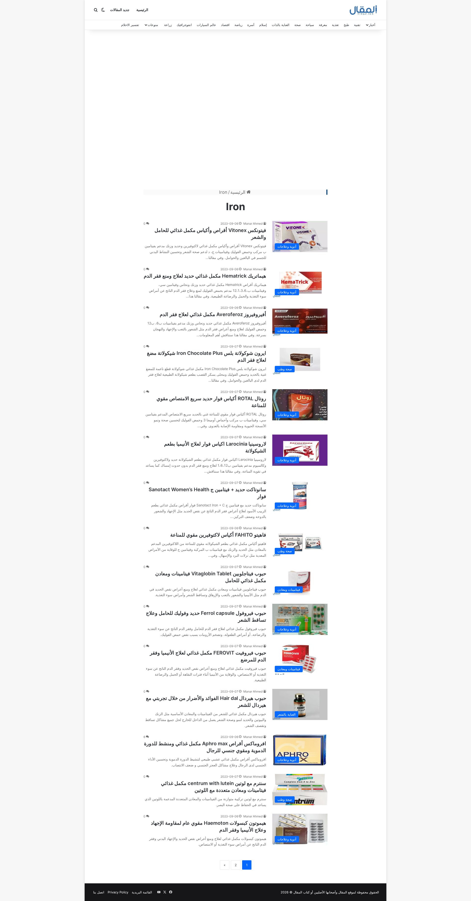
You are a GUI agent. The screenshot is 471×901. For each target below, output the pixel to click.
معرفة (323, 25)
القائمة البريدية (142, 892)
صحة (297, 25)
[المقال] (363, 10)
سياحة (310, 25)
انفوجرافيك (184, 25)
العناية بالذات (280, 25)
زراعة (168, 25)
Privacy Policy (118, 892)
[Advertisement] (235, 110)
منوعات (153, 25)
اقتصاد (225, 25)
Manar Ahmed (252, 223)
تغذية (335, 25)
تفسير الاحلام (130, 25)
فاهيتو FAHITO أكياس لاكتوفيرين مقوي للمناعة (218, 535)
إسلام (263, 25)
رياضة (238, 25)
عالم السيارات (206, 25)
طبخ (346, 25)
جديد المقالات (120, 10)
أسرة (250, 25)
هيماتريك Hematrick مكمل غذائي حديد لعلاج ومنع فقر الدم (205, 276)
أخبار (372, 25)
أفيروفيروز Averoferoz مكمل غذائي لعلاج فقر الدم (213, 314)
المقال (342, 892)
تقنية (357, 25)
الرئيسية (142, 10)
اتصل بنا (98, 892)
